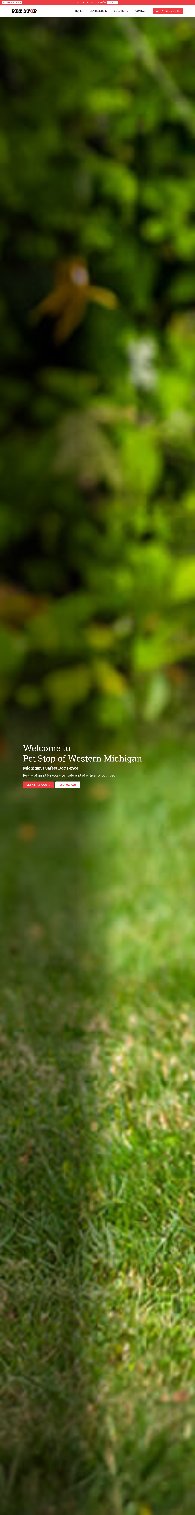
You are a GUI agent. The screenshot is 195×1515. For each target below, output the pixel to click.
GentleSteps (98, 10)
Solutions (121, 10)
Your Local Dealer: (98, 2)
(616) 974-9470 (68, 784)
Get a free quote (168, 10)
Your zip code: (82, 2)
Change (113, 2)
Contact (141, 10)
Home (78, 10)
